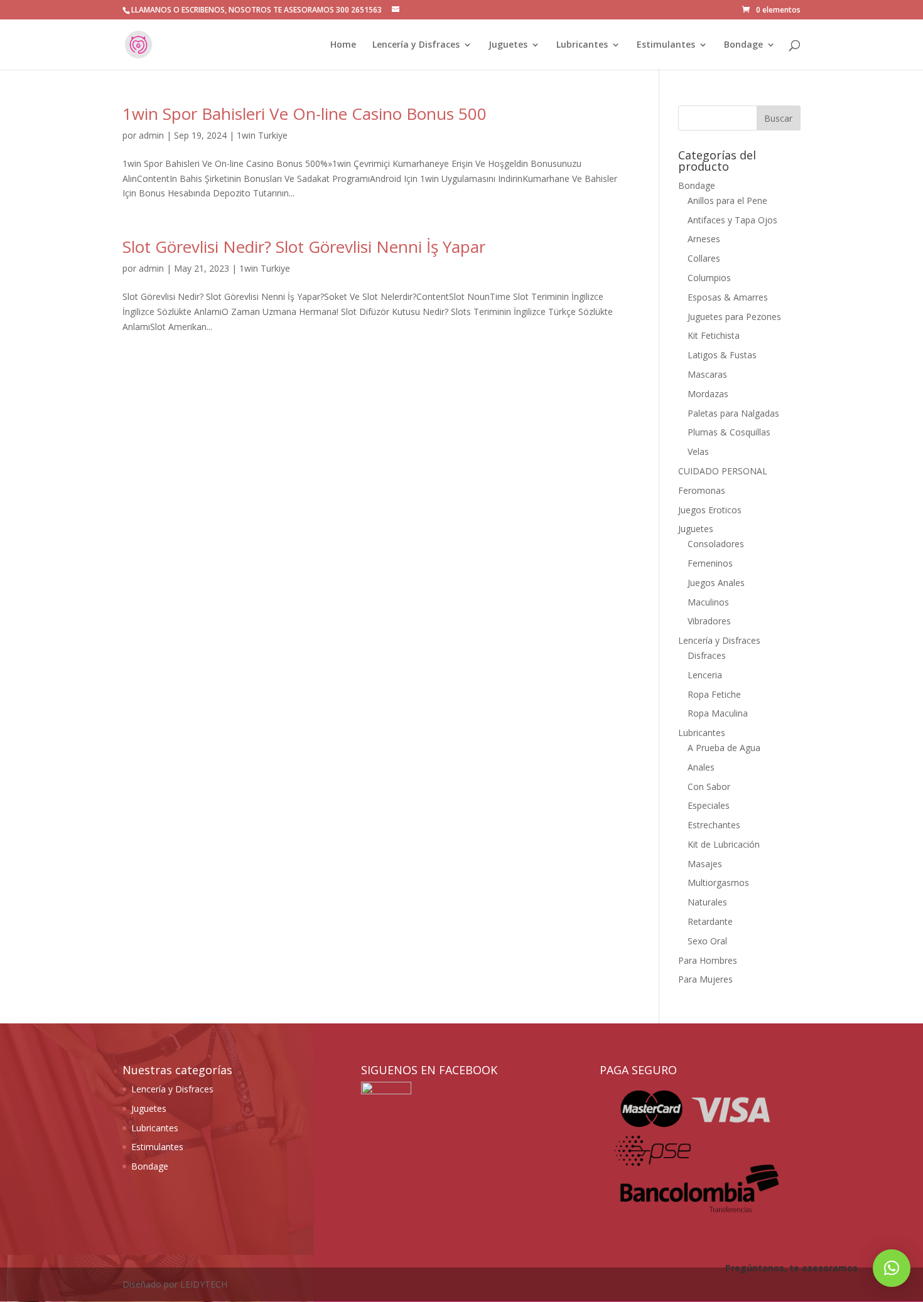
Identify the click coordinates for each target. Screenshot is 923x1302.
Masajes (705, 864)
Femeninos (710, 563)
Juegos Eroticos (710, 510)
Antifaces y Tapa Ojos (732, 220)
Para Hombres (707, 960)
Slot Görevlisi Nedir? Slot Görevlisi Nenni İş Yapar (303, 246)
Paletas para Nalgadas (733, 413)
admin (151, 135)
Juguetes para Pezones (734, 317)
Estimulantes (666, 45)
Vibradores (709, 621)
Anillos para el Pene (727, 200)
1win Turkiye (262, 135)
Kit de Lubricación (724, 844)
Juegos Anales (716, 583)
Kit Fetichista (714, 335)
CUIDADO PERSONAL (722, 471)
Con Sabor (709, 786)
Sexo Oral (707, 941)
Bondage (743, 45)
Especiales (709, 805)
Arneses (704, 239)
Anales (701, 767)
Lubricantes (582, 45)
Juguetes (507, 45)
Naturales (707, 902)
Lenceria (705, 675)
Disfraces (707, 655)
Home (343, 45)
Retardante (710, 921)
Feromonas (701, 490)
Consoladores (716, 544)
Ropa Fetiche (714, 694)
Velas (698, 451)
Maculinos (708, 602)
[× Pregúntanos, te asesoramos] (891, 1268)
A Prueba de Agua (724, 748)
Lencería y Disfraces (416, 45)
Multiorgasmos (718, 882)
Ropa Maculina (718, 713)
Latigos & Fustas (722, 355)
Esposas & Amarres (728, 297)
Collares (704, 258)
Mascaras (707, 374)
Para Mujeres (705, 979)
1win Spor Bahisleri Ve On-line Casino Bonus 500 (304, 113)
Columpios (709, 278)
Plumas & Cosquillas (729, 432)
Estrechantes (714, 825)
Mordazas (708, 394)
